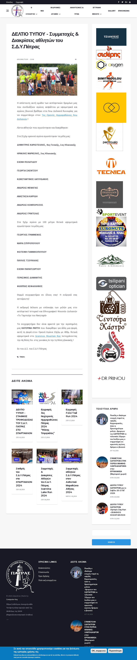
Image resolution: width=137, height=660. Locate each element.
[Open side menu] (7, 10)
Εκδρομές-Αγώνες (56, 10)
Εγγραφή (19, 2)
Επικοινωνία (123, 11)
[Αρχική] (17, 10)
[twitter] (122, 2)
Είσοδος (9, 2)
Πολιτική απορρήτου (47, 580)
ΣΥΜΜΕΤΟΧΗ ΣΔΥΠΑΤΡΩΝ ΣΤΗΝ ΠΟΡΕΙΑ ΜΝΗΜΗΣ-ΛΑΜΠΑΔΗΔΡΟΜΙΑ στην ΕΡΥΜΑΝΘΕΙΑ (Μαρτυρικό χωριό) (118, 466)
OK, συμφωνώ (99, 651)
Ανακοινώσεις (74, 459)
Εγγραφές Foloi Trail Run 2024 (71, 413)
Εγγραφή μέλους (96, 10)
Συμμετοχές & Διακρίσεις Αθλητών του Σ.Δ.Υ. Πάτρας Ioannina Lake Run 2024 (47, 482)
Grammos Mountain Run (48, 336)
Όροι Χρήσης (43, 576)
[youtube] (130, 2)
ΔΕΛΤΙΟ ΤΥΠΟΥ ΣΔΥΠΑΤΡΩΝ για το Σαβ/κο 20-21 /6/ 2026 (118, 489)
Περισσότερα (115, 651)
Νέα (42, 11)
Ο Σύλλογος (30, 10)
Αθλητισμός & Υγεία (76, 10)
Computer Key (12, 599)
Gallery (111, 11)
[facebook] (118, 2)
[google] (126, 2)
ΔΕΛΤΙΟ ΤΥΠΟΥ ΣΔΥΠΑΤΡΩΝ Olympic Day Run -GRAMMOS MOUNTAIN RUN (118, 509)
